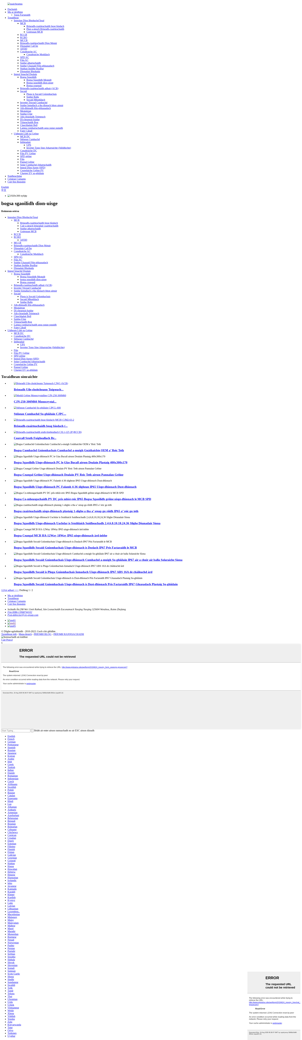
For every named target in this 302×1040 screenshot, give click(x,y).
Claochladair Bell (28, 125)
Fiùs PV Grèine (28, 153)
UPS (28, 145)
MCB (23, 23)
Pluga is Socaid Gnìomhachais (41, 94)
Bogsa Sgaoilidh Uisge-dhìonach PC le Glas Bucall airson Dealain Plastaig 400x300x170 (70, 462)
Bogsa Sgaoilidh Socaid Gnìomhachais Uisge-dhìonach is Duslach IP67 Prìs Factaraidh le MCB (75, 547)
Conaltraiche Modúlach (38, 54)
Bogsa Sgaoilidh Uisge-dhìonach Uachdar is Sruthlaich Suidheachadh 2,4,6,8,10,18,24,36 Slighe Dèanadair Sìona (87, 523)
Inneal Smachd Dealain (25, 74)
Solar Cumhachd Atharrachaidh (35, 164)
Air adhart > (10, 590)
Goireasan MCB (34, 31)
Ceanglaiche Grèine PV (32, 170)
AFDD (23, 48)
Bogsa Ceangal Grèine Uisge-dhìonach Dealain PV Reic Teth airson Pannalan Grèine (68, 474)
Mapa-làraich (25, 634)
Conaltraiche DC (28, 150)
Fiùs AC (24, 60)
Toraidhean (13, 17)
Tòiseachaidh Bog (29, 122)
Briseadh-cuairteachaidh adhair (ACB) (39, 88)
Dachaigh (12, 9)
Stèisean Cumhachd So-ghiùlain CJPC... (40, 413)
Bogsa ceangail (34, 85)
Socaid (23, 91)
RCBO (23, 37)
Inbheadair (25, 142)
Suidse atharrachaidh (30, 63)
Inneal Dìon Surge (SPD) (32, 167)
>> (17, 590)
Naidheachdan (15, 176)
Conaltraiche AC (28, 51)
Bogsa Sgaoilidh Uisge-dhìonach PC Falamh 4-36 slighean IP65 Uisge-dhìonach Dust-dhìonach (75, 486)
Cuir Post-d (7, 639)
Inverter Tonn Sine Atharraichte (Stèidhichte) (48, 147)
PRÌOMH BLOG (42, 634)
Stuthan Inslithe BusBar (32, 68)
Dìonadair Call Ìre (29, 46)
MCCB (24, 40)
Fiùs (22, 159)
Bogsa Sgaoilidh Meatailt (38, 80)
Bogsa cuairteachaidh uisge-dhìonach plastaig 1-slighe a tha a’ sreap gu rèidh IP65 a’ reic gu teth (76, 511)
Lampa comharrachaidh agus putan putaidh (41, 128)
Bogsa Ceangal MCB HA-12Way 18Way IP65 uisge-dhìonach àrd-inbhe (60, 535)
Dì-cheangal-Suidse (30, 119)
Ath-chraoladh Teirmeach (32, 116)
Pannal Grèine (27, 162)
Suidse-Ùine (26, 114)
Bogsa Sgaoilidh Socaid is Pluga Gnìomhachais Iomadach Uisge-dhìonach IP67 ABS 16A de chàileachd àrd (83, 572)
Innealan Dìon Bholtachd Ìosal (29, 20)
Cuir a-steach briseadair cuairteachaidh (39, 225)
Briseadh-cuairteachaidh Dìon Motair (38, 43)
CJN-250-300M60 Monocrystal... (35, 401)
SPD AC (24, 57)
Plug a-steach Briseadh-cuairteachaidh (45, 29)
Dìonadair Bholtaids (30, 71)
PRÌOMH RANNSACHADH (68, 634)
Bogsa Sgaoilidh (28, 77)
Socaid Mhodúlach (35, 99)
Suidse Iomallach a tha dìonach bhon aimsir (41, 105)
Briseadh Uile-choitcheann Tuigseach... (39, 389)
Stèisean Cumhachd (30, 139)
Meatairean (25, 111)
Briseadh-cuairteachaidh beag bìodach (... (41, 426)
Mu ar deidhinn (15, 12)
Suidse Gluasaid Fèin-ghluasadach (37, 65)
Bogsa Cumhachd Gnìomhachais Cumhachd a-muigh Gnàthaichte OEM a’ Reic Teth (69, 450)
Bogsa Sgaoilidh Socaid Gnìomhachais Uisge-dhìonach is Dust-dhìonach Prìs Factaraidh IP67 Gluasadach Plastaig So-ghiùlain (96, 584)
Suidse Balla (32, 97)
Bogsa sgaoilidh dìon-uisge (39, 82)
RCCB (23, 34)
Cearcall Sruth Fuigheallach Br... (35, 438)
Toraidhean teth (9, 634)
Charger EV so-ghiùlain (32, 173)
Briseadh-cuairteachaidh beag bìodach (45, 26)
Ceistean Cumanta (17, 179)
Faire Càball (26, 130)
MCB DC (25, 136)
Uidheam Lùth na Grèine (26, 133)
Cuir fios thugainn (16, 181)
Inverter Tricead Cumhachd (33, 102)
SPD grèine (26, 156)
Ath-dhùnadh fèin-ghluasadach (35, 108)
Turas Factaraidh (22, 15)
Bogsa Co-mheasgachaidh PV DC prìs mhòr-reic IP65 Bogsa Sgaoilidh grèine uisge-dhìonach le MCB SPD (82, 499)
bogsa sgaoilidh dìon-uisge (33, 279)
